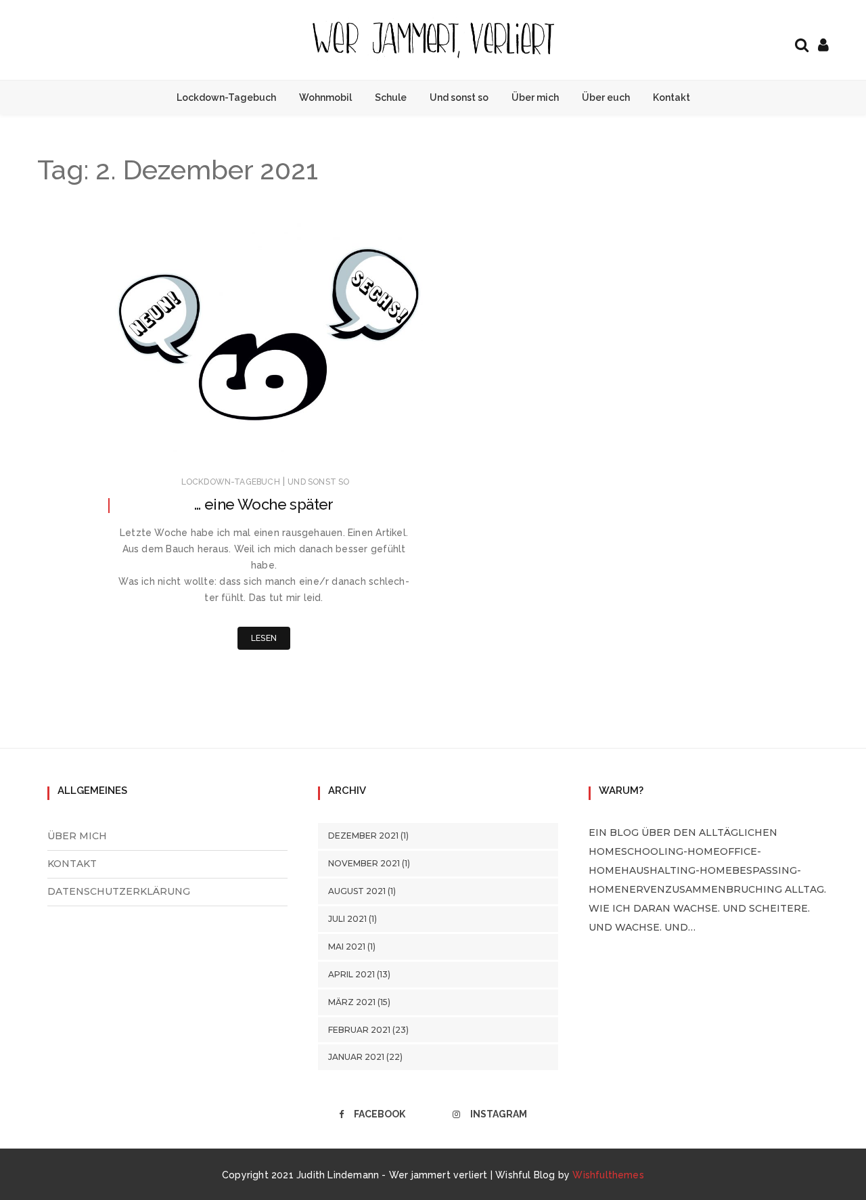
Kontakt (671, 97)
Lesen (264, 638)
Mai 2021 (346, 946)
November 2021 (364, 863)
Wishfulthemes (608, 1175)
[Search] (801, 43)
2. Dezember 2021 (372, 442)
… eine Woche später (264, 504)
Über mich (535, 97)
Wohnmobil (325, 97)
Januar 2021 (356, 1057)
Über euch (606, 97)
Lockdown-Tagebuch (226, 97)
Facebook (379, 1114)
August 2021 (357, 891)
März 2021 (351, 1002)
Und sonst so (459, 97)
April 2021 (351, 974)
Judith (157, 442)
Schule (391, 97)
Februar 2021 (359, 1030)
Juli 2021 (347, 919)
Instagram (498, 1114)
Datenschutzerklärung (118, 891)
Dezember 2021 (363, 835)
